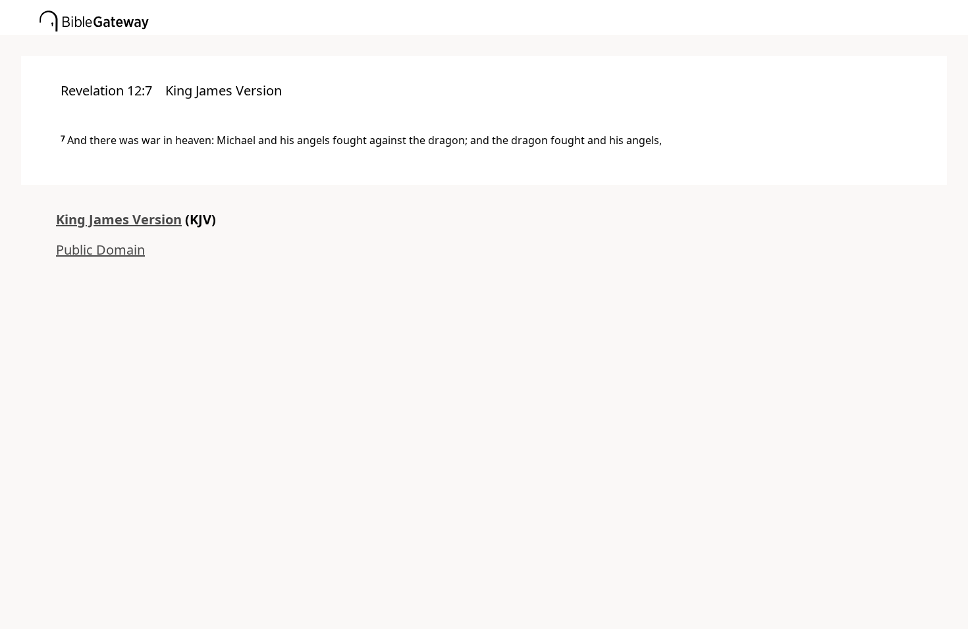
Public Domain (100, 250)
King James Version (119, 219)
